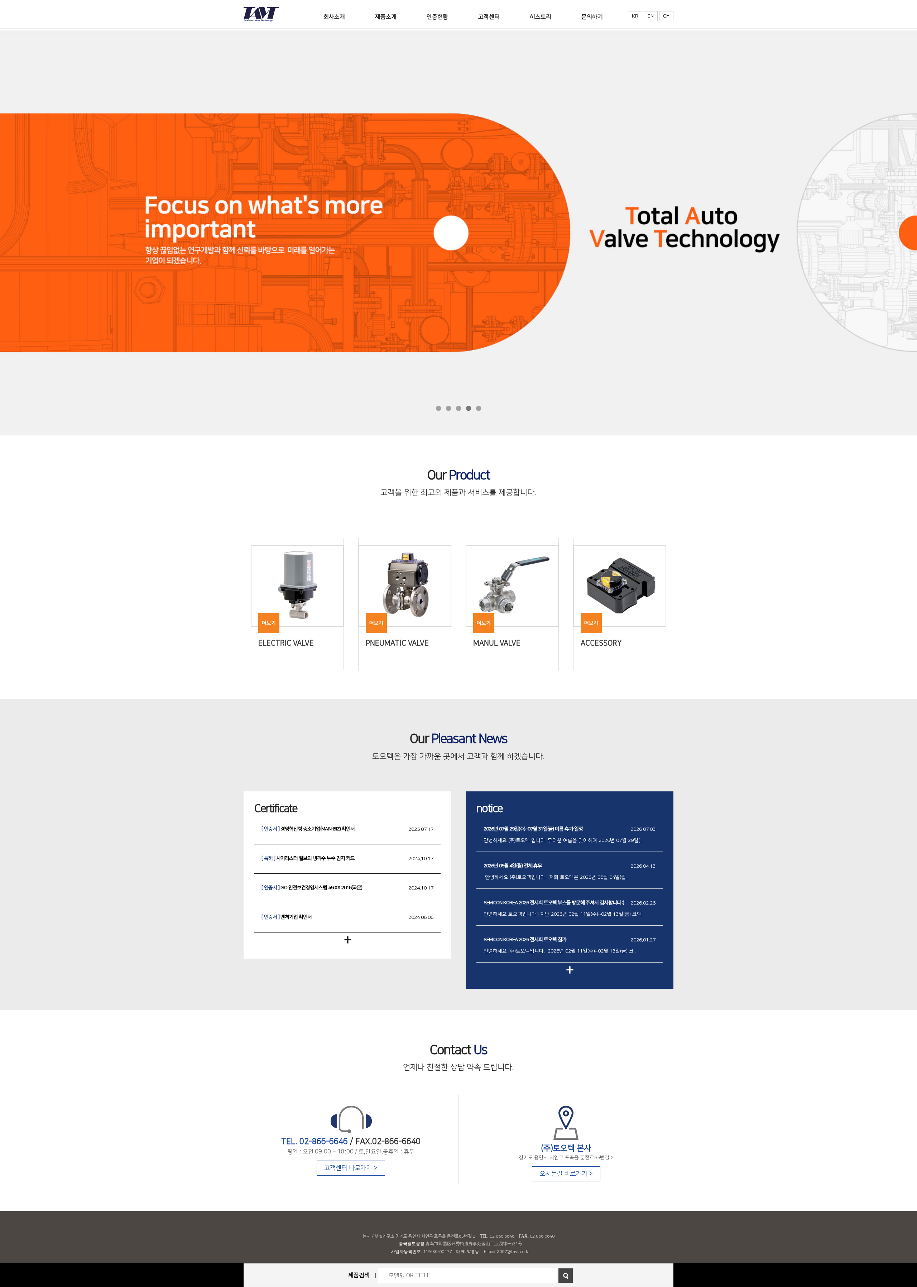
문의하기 (592, 17)
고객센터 (489, 17)
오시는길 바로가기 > (566, 1173)
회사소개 (334, 17)
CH (666, 16)
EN (651, 16)
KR (635, 16)
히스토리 (540, 17)
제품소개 (386, 17)
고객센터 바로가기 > (351, 1168)
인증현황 (437, 17)
